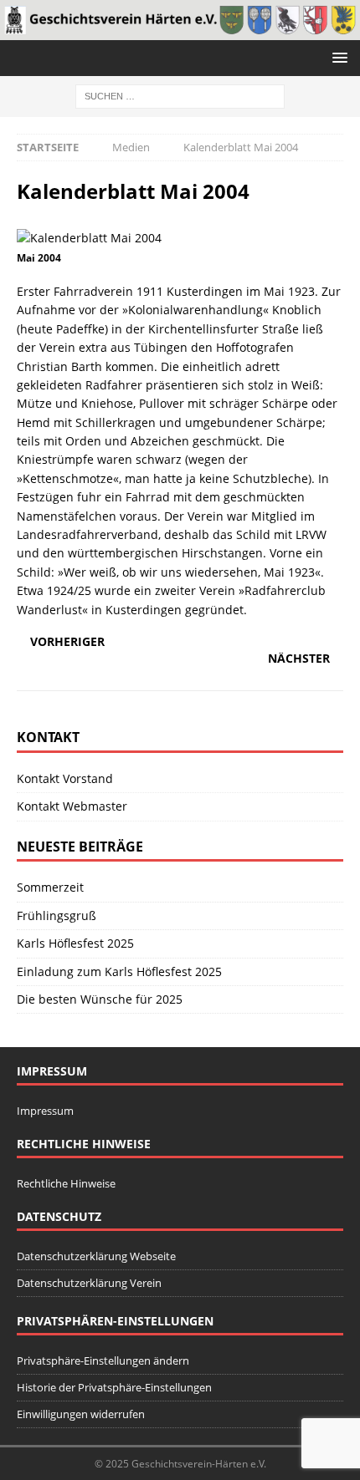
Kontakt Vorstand (65, 778)
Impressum (45, 1110)
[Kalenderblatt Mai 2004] (89, 238)
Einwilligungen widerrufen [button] (81, 1414)
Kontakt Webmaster (72, 806)
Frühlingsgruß (56, 915)
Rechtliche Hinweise (66, 1183)
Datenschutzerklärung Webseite (96, 1256)
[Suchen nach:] (180, 95)
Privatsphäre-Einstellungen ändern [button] (103, 1360)
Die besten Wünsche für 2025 (100, 999)
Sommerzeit (50, 887)
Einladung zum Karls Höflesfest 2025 (119, 971)
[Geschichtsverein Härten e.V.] (180, 30)
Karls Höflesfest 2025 (75, 943)
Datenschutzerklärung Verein (89, 1282)
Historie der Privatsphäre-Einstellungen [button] (114, 1387)
